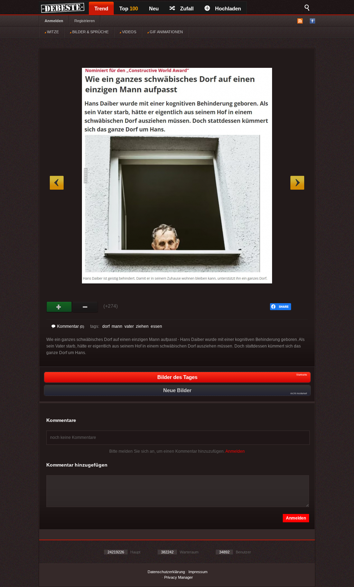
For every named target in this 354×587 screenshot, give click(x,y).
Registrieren (84, 21)
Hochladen (228, 8)
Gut (59, 307)
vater (129, 326)
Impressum (197, 572)
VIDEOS (128, 32)
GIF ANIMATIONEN (166, 32)
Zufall (187, 8)
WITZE (52, 32)
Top (128, 8)
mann (117, 326)
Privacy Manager (178, 577)
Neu (154, 8)
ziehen (142, 326)
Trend (101, 8)
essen (156, 326)
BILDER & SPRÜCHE (90, 32)
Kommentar (70, 326)
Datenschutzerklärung (166, 572)
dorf (106, 326)
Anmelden (54, 21)
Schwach (85, 307)
